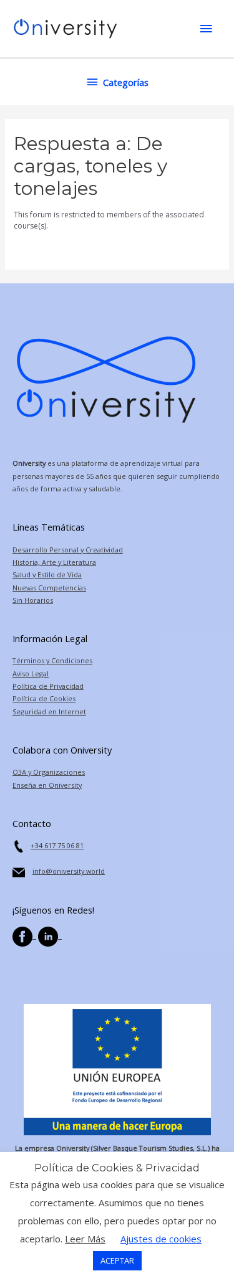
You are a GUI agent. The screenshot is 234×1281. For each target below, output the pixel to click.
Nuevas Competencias (49, 587)
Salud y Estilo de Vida (47, 574)
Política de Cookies (44, 698)
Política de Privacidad (48, 686)
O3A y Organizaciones (48, 772)
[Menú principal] (206, 28)
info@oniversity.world (68, 871)
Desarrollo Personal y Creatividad (67, 549)
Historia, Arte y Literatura (54, 562)
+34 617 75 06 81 (57, 845)
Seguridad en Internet (49, 711)
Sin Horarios (32, 600)
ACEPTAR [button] (117, 1260)
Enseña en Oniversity (47, 785)
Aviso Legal (30, 673)
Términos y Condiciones (52, 660)
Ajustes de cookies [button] (161, 1238)
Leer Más (85, 1238)
